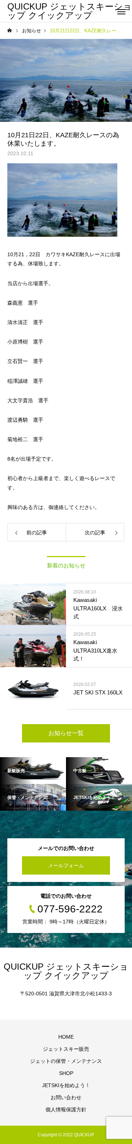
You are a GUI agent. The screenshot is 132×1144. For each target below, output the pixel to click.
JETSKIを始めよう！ (66, 1085)
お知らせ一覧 (66, 733)
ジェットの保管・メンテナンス (66, 1061)
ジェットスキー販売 (66, 1049)
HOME (66, 1037)
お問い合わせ (66, 1097)
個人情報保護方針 (66, 1109)
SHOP (66, 1073)
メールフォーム (66, 865)
